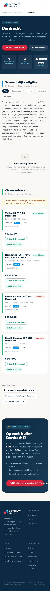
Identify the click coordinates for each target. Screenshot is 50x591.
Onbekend (41, 91)
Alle (5, 91)
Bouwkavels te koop (16, 13)
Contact (31, 552)
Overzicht (32, 515)
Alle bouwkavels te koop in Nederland (20, 396)
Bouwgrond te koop (12, 552)
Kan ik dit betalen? (17, 239)
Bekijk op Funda (14, 244)
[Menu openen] (43, 5)
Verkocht (7, 96)
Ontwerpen (32, 523)
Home (4, 13)
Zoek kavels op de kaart (14, 402)
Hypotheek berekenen (12, 561)
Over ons (31, 548)
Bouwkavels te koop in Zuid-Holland (19, 390)
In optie (30, 91)
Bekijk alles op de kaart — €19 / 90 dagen (27, 483)
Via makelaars (38, 48)
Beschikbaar (17, 91)
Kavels (30, 519)
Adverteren (32, 557)
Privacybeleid (33, 561)
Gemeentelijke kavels (15, 47)
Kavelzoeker (8, 548)
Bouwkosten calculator (13, 557)
